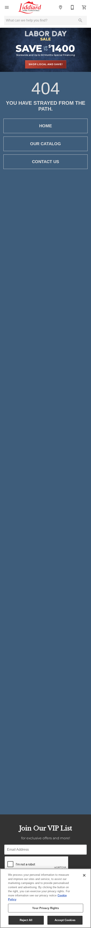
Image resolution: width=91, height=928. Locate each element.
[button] (7, 7)
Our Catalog (45, 143)
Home (45, 125)
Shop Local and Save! (46, 64)
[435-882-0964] (72, 7)
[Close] (84, 875)
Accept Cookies (65, 920)
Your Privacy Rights (45, 908)
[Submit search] (80, 20)
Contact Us (45, 161)
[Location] (60, 7)
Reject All (26, 920)
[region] (45, 898)
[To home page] (29, 7)
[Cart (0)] (84, 7)
